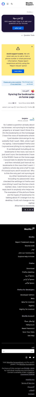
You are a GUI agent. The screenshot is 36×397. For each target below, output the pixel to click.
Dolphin (25, 118)
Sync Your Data (28, 332)
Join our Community (26, 253)
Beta (32, 298)
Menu (7, 3)
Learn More (18, 71)
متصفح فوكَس (29, 283)
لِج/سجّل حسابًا (29, 321)
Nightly (31, 306)
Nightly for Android (26, 309)
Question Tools (29, 35)
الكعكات (31, 390)
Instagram (26, 357)
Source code (29, 246)
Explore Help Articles (26, 256)
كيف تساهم (18, 28)
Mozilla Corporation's (15, 362)
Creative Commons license (27, 373)
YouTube (30, 357)
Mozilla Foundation (26, 364)
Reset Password (28, 328)
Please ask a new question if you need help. (12, 83)
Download (30, 268)
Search (11, 3)
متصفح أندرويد (29, 276)
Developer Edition (27, 295)
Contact (31, 394)
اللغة (33, 347)
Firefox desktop (28, 272)
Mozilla (29, 229)
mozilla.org (30, 380)
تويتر (32, 249)
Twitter (33, 357)
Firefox (29, 12)
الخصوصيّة (31, 387)
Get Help (31, 336)
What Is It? (30, 325)
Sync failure (20, 107)
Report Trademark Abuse (24, 242)
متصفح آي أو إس (28, 279)
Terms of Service (27, 383)
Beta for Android (28, 302)
